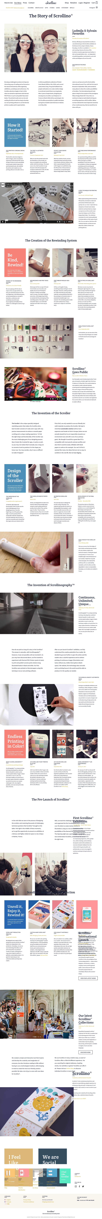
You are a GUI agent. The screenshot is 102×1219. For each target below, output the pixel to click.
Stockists (21, 1185)
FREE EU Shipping (14, 7)
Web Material (36, 1185)
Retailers (73, 3)
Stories (52, 8)
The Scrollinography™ (82, 69)
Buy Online (21, 1182)
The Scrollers (83, 67)
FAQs (5, 1188)
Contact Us (78, 1176)
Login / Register (51, 1182)
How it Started (75, 67)
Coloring (31, 8)
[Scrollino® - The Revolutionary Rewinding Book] (51, 2)
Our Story (17, 3)
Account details (51, 1188)
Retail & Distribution (21, 1189)
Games (58, 8)
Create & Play (39, 8)
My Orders (49, 1185)
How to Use (8, 3)
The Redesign (91, 69)
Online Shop (65, 786)
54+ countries (92, 48)
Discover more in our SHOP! (79, 1098)
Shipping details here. (48, 1202)
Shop (67, 3)
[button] (95, 3)
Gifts (46, 8)
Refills (72, 8)
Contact (31, 3)
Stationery (65, 8)
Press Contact (36, 1182)
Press (25, 3)
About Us (6, 1185)
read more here (43, 955)
